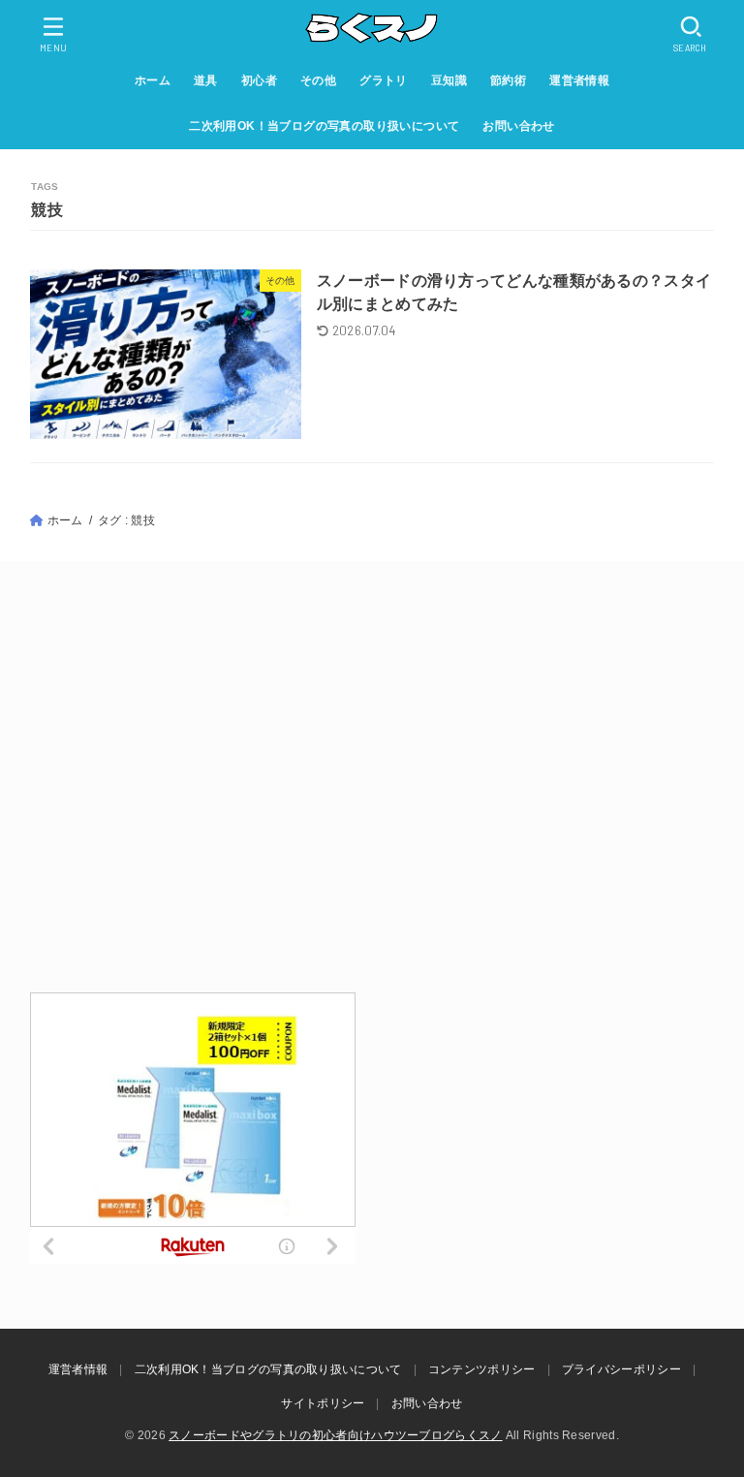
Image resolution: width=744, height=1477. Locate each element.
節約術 (508, 80)
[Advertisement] (372, 775)
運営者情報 (579, 80)
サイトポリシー (322, 1403)
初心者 (259, 80)
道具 (206, 80)
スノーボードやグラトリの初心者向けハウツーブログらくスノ (335, 1435)
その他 (318, 80)
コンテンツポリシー (482, 1369)
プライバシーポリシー (621, 1369)
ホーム (152, 80)
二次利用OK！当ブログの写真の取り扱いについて (324, 126)
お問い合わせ (518, 126)
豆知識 (449, 80)
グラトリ (383, 80)
